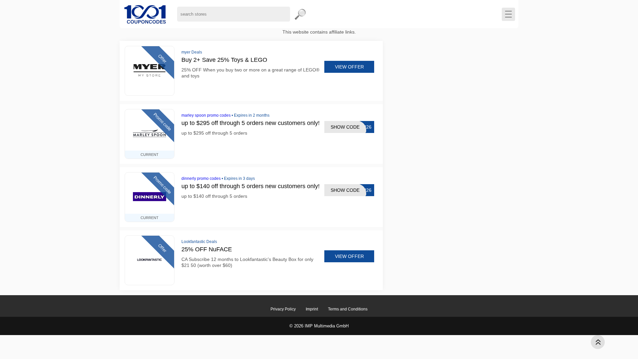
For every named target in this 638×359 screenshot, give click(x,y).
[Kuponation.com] (145, 14)
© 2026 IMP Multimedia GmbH (319, 325)
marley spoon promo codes (206, 115)
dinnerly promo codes (201, 178)
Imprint (312, 309)
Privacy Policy (283, 309)
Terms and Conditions (348, 309)
